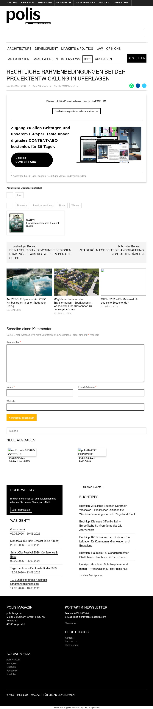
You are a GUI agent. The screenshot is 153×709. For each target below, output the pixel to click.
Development (46, 48)
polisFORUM (13, 659)
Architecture (19, 48)
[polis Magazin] (29, 22)
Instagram (12, 663)
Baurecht (22, 205)
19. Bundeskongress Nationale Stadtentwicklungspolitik (28, 582)
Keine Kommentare (66, 86)
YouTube (11, 674)
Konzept (12, 2)
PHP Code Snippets (62, 707)
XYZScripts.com (92, 707)
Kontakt (104, 2)
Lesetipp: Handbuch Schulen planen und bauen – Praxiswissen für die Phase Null (103, 566)
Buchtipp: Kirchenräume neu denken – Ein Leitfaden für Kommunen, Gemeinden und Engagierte (104, 541)
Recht (62, 205)
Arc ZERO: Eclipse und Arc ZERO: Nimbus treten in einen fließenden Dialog (27, 302)
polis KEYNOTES (85, 2)
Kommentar (14, 342)
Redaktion (27, 2)
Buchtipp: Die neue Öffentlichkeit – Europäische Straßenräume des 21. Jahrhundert (100, 525)
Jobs (87, 59)
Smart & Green (45, 59)
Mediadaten (45, 2)
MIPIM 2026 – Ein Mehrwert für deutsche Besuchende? (119, 300)
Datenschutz (121, 2)
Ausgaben (103, 59)
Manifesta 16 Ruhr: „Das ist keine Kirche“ (34, 541)
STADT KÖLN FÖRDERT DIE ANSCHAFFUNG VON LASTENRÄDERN (112, 252)
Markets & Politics (77, 48)
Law (99, 48)
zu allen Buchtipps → (90, 575)
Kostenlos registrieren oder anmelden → (76, 111)
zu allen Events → (94, 487)
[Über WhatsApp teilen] (131, 85)
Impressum (71, 641)
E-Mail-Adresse (87, 387)
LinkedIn (11, 666)
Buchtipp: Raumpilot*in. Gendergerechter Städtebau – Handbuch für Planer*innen (104, 555)
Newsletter (64, 2)
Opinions (113, 48)
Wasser (75, 205)
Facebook (12, 670)
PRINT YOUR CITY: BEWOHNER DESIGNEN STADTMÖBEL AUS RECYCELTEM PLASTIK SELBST (40, 254)
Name (11, 387)
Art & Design (18, 59)
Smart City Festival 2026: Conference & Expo (34, 554)
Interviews (70, 59)
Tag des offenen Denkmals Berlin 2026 (33, 568)
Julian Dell (40, 86)
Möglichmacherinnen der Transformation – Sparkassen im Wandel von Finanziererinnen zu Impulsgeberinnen (73, 304)
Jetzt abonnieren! (21, 509)
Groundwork (17, 529)
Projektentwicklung (43, 205)
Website (11, 401)
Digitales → (27, 160)
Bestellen (137, 58)
